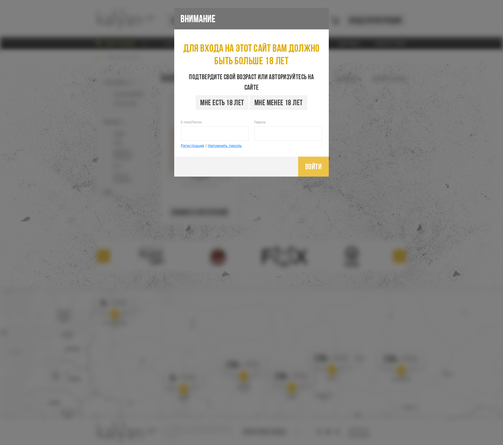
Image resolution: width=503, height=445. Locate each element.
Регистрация (192, 145)
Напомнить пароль (225, 145)
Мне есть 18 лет (222, 102)
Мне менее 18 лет (278, 102)
